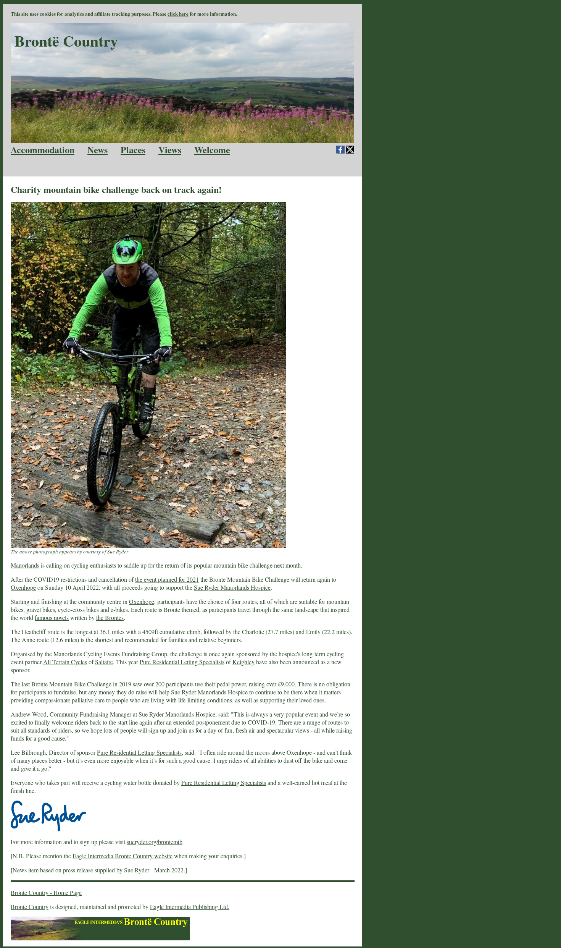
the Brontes (110, 617)
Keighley (243, 662)
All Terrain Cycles (65, 662)
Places (133, 149)
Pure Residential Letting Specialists (182, 662)
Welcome (212, 149)
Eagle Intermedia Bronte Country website (122, 856)
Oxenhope (23, 587)
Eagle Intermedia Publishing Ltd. (189, 907)
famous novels (52, 617)
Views (169, 149)
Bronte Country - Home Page (46, 892)
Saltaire (104, 662)
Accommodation (42, 149)
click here (178, 13)
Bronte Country (29, 907)
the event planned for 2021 (167, 579)
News (97, 149)
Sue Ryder (117, 551)
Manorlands (25, 565)
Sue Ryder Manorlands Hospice (232, 587)
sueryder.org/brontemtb (154, 842)
